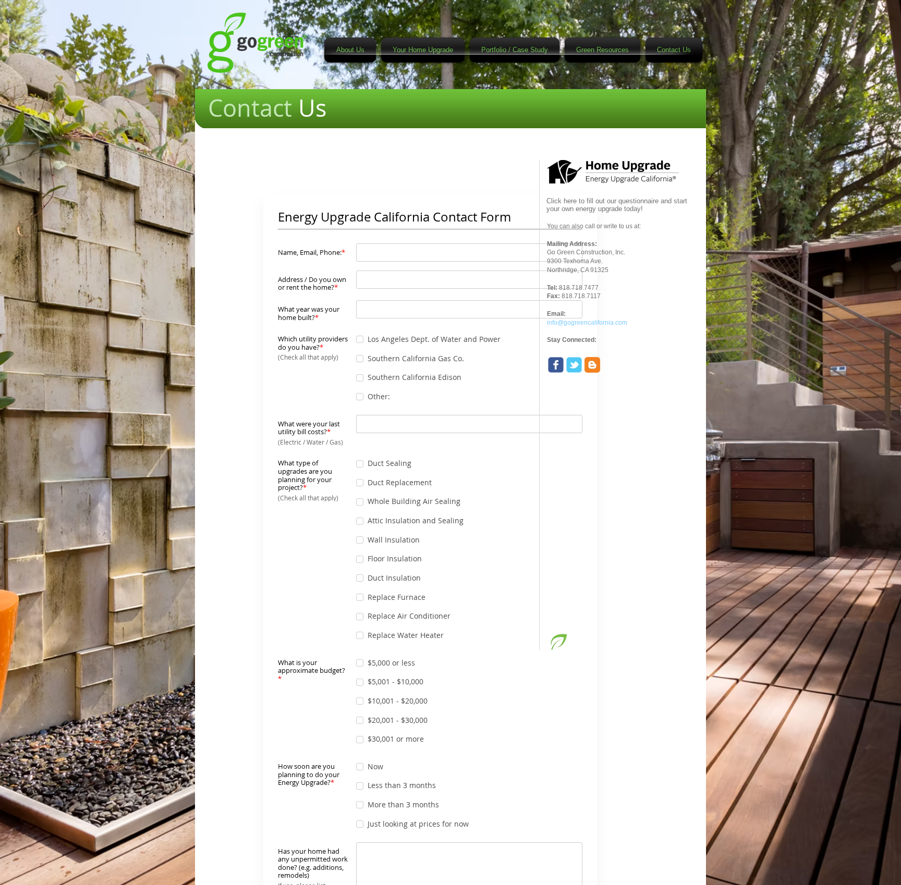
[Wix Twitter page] (574, 365)
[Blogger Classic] (592, 365)
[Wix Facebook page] (556, 365)
